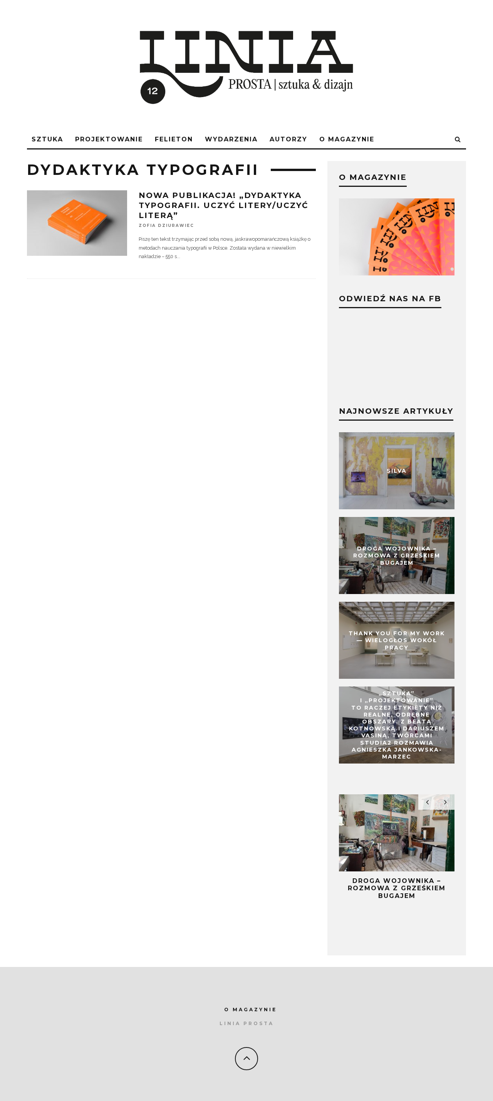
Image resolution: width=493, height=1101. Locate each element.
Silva (397, 470)
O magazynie (346, 139)
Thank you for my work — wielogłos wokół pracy (397, 640)
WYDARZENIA (231, 139)
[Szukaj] (458, 139)
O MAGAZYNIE (250, 1009)
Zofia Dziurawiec (166, 225)
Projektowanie (109, 139)
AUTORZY (288, 139)
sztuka (47, 139)
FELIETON (174, 139)
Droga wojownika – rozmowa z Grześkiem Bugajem (396, 555)
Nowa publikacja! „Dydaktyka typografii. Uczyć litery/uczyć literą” (223, 205)
